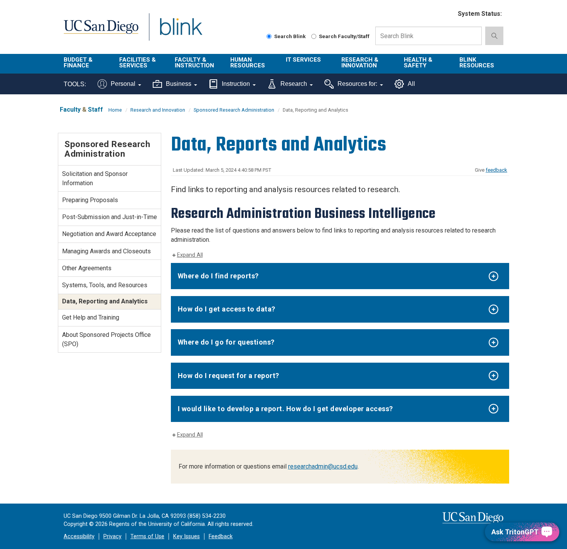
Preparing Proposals (90, 200)
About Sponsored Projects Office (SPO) (106, 339)
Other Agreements (86, 268)
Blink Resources (476, 62)
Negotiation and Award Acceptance (109, 234)
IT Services (303, 59)
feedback (496, 170)
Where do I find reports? (218, 276)
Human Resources (247, 62)
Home (115, 110)
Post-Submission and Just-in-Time (109, 217)
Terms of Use (147, 536)
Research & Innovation (359, 62)
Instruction (236, 83)
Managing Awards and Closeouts (106, 251)
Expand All (190, 255)
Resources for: (357, 83)
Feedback (221, 536)
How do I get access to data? (226, 309)
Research (293, 83)
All (411, 83)
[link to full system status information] (447, 14)
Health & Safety (418, 62)
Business (178, 83)
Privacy (112, 536)
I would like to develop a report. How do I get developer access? (285, 409)
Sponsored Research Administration (234, 110)
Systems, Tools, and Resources (104, 285)
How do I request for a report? (228, 376)
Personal (123, 83)
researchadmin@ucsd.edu (323, 466)
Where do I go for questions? (226, 342)
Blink (180, 31)
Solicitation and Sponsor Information (95, 178)
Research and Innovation (157, 110)
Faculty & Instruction (194, 62)
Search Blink (290, 36)
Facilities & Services (137, 62)
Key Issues (186, 536)
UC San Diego (101, 31)
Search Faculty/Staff (344, 36)
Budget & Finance (78, 62)
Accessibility (79, 536)
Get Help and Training (90, 317)
